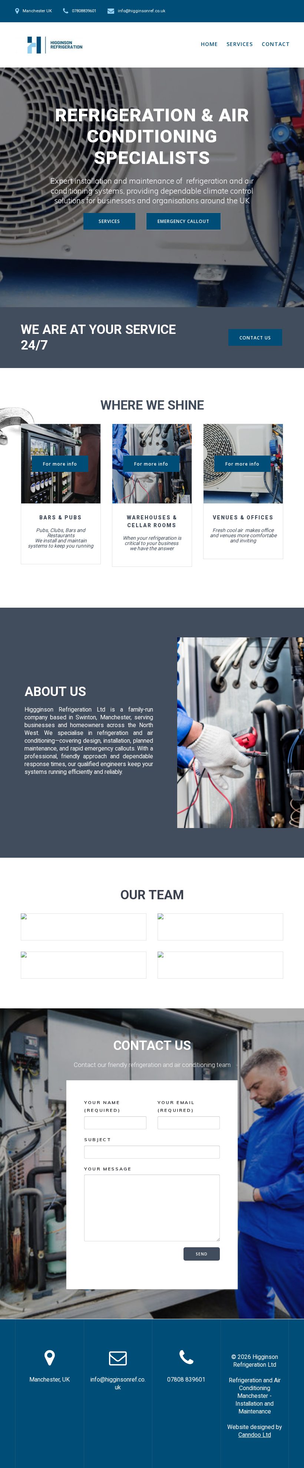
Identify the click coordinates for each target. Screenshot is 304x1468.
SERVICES (240, 43)
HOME (209, 43)
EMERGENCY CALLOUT (183, 221)
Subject (97, 1139)
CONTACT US (255, 338)
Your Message (108, 1168)
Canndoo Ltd (254, 1434)
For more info (60, 464)
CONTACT (276, 43)
